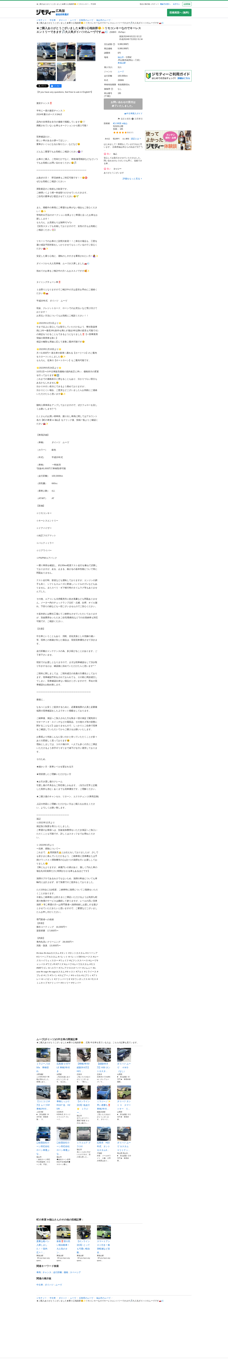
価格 (66, 1272)
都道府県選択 (62, 14)
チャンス (47, 1272)
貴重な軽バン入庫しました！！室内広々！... (42, 1247)
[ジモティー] (45, 12)
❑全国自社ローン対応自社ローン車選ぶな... (42, 1148)
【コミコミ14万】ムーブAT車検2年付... (43, 1105)
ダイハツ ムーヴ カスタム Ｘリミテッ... (124, 1146)
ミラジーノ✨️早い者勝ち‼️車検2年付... (103, 1105)
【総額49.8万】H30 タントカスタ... (103, 1067)
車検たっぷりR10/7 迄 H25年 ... (63, 1105)
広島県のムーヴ (86, 20)
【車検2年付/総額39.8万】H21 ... (83, 1067)
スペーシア (75, 1272)
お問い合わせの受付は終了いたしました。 (123, 104)
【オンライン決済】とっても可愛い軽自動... (83, 1247)
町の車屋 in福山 (120, 123)
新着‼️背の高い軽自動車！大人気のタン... (63, 1247)
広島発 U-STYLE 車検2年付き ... (63, 1067)
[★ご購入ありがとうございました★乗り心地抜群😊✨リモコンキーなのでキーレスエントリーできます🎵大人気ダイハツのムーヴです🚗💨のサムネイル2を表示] (66, 52)
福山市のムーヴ (103, 20)
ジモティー (41, 20)
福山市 (121, 57)
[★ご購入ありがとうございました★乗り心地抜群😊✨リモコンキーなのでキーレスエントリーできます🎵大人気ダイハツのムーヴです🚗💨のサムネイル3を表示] (86, 52)
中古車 (53, 20)
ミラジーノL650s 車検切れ (43, 1067)
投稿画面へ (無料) (179, 12)
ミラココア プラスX (83, 1144)
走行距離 (57, 1272)
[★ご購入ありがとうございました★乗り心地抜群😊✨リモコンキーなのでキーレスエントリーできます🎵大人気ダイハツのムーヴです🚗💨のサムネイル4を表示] (46, 72)
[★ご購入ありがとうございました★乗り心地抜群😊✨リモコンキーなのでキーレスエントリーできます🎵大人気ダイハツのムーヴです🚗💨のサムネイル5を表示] (66, 72)
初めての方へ (165, 4)
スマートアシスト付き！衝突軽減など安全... (103, 1247)
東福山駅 (122, 63)
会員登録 (186, 4)
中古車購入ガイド (134, 113)
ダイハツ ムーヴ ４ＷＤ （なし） (124, 1067)
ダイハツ (63, 20)
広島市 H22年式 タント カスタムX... (104, 1146)
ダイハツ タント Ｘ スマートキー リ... (124, 1105)
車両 (38, 1272)
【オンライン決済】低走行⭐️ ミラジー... (83, 1107)
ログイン (176, 4)
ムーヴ (73, 20)
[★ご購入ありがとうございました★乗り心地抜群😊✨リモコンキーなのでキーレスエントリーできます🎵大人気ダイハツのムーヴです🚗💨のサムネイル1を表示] (46, 52)
